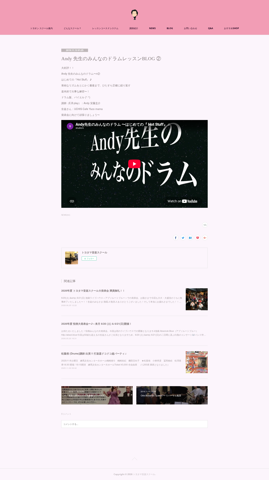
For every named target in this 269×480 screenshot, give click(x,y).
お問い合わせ (190, 28)
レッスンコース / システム (105, 28)
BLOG (170, 28)
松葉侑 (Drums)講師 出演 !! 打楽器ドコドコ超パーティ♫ (94, 353)
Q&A (210, 28)
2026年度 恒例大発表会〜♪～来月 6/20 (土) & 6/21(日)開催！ (96, 323)
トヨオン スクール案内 (41, 28)
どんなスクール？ (72, 28)
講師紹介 (133, 28)
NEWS (152, 28)
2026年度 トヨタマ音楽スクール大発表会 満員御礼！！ (93, 290)
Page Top (134, 460)
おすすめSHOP (231, 28)
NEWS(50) (65, 215)
